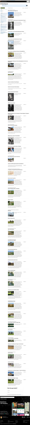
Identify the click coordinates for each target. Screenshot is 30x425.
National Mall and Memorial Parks (4, 18)
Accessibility (1, 420)
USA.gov (24, 421)
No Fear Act (16, 421)
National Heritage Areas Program (4, 30)
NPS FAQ (16, 420)
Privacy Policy (1, 421)
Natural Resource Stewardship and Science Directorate (4, 32)
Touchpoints (20, 394)
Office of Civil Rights (25, 422)
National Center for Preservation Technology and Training (4, 26)
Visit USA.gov (14, 423)
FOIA (0, 422)
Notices (9, 420)
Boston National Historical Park (3, 17)
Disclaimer (16, 422)
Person (1, 11)
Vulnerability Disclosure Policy (26, 420)
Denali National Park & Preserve (4, 19)
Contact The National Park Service (11, 421)
